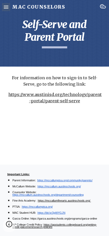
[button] (6, 7)
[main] (54, 33)
